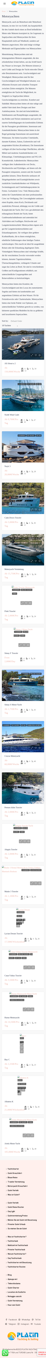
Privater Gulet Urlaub (16, 1224)
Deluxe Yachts (17, 332)
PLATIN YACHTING (29, 1349)
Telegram (12, 1324)
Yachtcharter (13, 1169)
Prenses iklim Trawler (13, 807)
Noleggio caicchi (14, 1296)
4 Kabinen (16, 590)
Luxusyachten (36, 776)
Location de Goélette (17, 1292)
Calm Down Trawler (12, 518)
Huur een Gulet (14, 1305)
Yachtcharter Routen (16, 1267)
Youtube (37, 1324)
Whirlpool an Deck (34, 538)
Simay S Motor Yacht (13, 705)
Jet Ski (35, 332)
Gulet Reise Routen (16, 1207)
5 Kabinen (21, 384)
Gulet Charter (13, 1288)
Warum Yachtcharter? (17, 1254)
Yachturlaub (13, 1241)
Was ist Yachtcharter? (17, 1237)
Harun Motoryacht (11, 1018)
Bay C (7, 1059)
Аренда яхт (13, 1279)
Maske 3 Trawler (11, 891)
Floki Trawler (9, 611)
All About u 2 (10, 363)
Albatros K (8, 1101)
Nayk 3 (7, 466)
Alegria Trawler (10, 849)
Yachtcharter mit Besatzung (19, 1262)
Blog (10, 1275)
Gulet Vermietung (15, 1301)
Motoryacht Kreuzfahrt (17, 1186)
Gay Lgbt (11, 1211)
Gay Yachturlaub (14, 1258)
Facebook (12, 1320)
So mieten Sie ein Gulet (17, 1229)
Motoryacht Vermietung (14, 569)
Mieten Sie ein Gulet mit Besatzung (22, 1220)
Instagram (24, 1324)
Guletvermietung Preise (17, 1216)
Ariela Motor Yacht (12, 1143)
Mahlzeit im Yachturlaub (18, 1245)
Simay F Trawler (11, 653)
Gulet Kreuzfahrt (15, 1173)
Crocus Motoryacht (12, 756)
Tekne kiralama (14, 1283)
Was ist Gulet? (14, 1195)
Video (5, 336)
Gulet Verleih (13, 1190)
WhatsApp (25, 1320)
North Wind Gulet (11, 415)
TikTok (38, 1320)
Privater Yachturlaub (16, 1250)
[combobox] (16, 323)
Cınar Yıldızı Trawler (13, 976)
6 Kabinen (6, 332)
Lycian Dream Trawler (13, 934)
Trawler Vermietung (16, 1182)
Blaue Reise (12, 1178)
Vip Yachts (28, 332)
